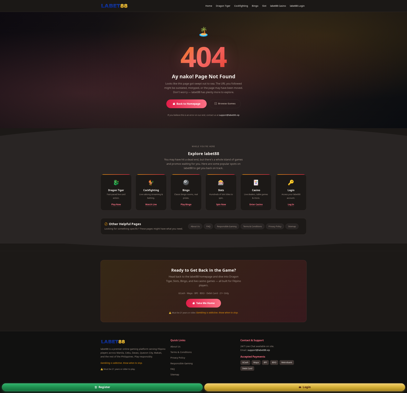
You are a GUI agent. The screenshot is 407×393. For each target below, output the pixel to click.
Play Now (116, 204)
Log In (291, 204)
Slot (264, 5)
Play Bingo (186, 204)
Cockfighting (241, 5)
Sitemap (292, 226)
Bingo (255, 5)
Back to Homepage (188, 103)
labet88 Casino (278, 5)
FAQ (208, 226)
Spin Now (221, 204)
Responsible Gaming (227, 226)
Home (208, 5)
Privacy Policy (275, 226)
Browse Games (226, 103)
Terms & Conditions (252, 226)
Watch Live (151, 204)
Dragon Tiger (223, 5)
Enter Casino (256, 204)
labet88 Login (297, 5)
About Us (195, 226)
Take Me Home (205, 303)
